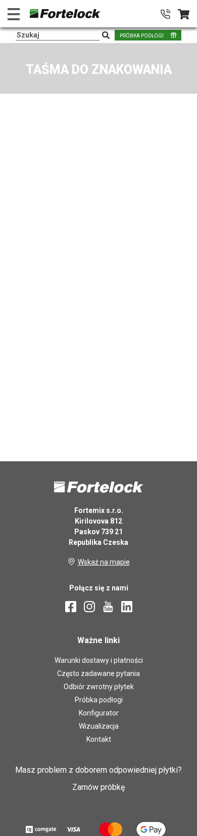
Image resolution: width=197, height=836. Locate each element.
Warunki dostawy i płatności (99, 660)
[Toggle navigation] (14, 14)
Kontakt (98, 739)
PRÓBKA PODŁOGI (142, 35)
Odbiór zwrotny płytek (99, 687)
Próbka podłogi (99, 700)
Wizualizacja (99, 726)
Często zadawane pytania (98, 673)
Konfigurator (99, 713)
